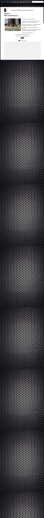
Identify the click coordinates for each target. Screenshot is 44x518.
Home (7, 4)
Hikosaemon (28, 34)
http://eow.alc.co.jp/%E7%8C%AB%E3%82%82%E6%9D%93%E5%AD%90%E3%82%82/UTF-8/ (31, 30)
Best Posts (29, 4)
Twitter (10, 4)
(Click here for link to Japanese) (27, 32)
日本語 (25, 4)
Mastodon (17, 4)
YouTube (13, 4)
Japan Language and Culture (24, 36)
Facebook (21, 4)
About (33, 4)
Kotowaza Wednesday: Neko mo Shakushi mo (22, 10)
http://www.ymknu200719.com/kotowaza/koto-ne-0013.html (30, 28)
